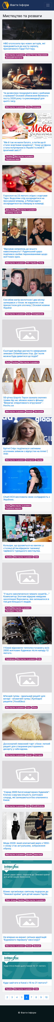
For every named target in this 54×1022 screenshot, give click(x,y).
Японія (29, 946)
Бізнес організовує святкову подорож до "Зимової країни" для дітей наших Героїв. (25, 892)
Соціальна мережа (13, 508)
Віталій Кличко (38, 806)
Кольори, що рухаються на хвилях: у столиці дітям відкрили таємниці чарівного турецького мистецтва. (23, 548)
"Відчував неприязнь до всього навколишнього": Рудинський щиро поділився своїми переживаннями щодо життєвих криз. (25, 252)
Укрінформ (10, 659)
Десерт (29, 755)
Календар (36, 107)
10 (46, 997)
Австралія (38, 411)
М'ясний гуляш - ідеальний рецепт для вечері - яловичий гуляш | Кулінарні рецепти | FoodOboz (24, 699)
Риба (28, 107)
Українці (9, 156)
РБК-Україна (31, 263)
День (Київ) (10, 210)
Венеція (29, 411)
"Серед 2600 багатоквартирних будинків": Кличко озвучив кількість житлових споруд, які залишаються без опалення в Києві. (26, 796)
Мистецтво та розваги (15, 55)
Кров (28, 314)
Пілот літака (11, 900)
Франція (36, 946)
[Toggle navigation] (48, 5)
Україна (9, 557)
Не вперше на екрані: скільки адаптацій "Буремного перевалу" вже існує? (24, 938)
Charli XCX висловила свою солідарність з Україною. (26, 498)
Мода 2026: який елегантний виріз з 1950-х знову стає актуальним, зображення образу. (26, 846)
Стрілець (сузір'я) (13, 212)
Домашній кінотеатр (14, 58)
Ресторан (38, 755)
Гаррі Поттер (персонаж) (36, 55)
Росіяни (15, 362)
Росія (8, 362)
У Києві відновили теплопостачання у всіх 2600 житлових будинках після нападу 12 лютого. (26, 650)
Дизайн (29, 854)
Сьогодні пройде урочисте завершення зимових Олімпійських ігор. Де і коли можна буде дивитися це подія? (24, 353)
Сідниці (39, 460)
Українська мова (13, 159)
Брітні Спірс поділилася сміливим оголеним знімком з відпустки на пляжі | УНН (25, 451)
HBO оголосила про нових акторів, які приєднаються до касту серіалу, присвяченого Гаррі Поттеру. (24, 46)
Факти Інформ (19, 5)
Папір (41, 263)
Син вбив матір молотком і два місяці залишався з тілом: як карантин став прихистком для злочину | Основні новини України (26, 303)
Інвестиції (38, 854)
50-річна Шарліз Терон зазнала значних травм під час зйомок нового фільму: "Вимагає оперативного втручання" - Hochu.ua (25, 401)
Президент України (14, 611)
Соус (28, 707)
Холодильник (37, 314)
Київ (36, 557)
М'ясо (34, 707)
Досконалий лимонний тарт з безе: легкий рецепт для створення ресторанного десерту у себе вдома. (26, 746)
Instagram (30, 460)
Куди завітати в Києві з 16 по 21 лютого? (25, 982)
